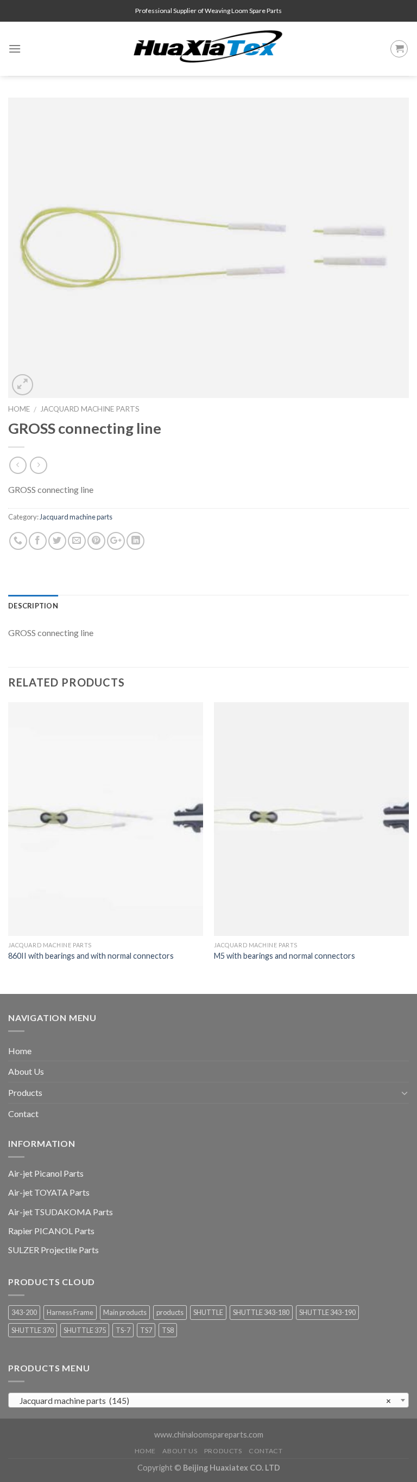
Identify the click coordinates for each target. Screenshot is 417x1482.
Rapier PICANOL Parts (51, 1231)
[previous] (9, 847)
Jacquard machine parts (90, 409)
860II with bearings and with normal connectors (91, 955)
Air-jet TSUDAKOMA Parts (60, 1212)
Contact (23, 1113)
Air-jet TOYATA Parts (49, 1192)
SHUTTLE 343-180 (261, 1312)
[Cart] (399, 48)
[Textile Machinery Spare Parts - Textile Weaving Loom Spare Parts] (208, 49)
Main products (125, 1312)
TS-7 (123, 1330)
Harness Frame (70, 1312)
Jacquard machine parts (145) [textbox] (205, 1401)
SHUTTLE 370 (32, 1330)
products (170, 1312)
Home (19, 409)
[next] (408, 847)
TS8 (168, 1330)
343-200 (24, 1312)
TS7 (146, 1330)
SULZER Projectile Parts (53, 1249)
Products (25, 1092)
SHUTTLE (208, 1312)
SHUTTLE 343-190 (327, 1312)
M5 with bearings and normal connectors (284, 955)
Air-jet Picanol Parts (46, 1173)
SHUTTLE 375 (85, 1330)
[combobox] (208, 1400)
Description (33, 605)
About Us (26, 1071)
